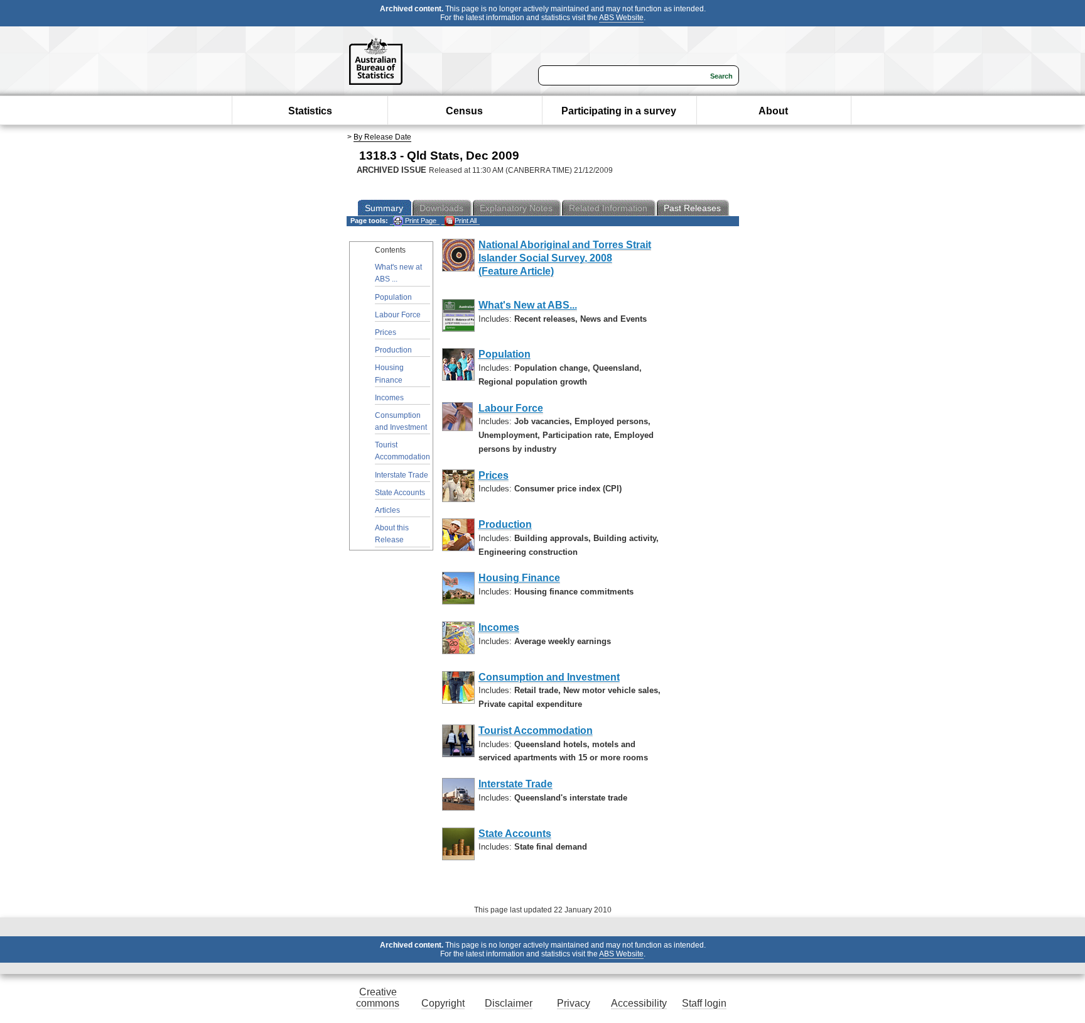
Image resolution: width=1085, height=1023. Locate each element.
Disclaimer (508, 1003)
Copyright (443, 1003)
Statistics (310, 111)
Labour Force (398, 314)
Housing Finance (389, 373)
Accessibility (639, 1003)
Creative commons (377, 998)
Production (393, 350)
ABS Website (621, 17)
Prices (385, 332)
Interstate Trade (401, 475)
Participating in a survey (618, 111)
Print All (466, 220)
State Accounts (400, 492)
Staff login (704, 1003)
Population (393, 297)
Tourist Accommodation (402, 450)
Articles (387, 510)
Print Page (419, 220)
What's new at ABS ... (398, 273)
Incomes (389, 397)
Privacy (573, 1003)
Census (464, 111)
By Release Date (382, 137)
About (773, 111)
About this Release (392, 533)
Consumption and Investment (401, 421)
